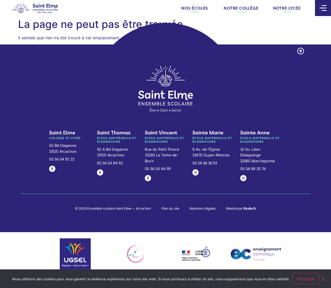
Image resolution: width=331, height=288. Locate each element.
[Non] (322, 278)
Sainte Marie (207, 132)
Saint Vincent (161, 132)
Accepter (306, 278)
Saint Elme (62, 132)
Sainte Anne (255, 132)
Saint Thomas (113, 132)
